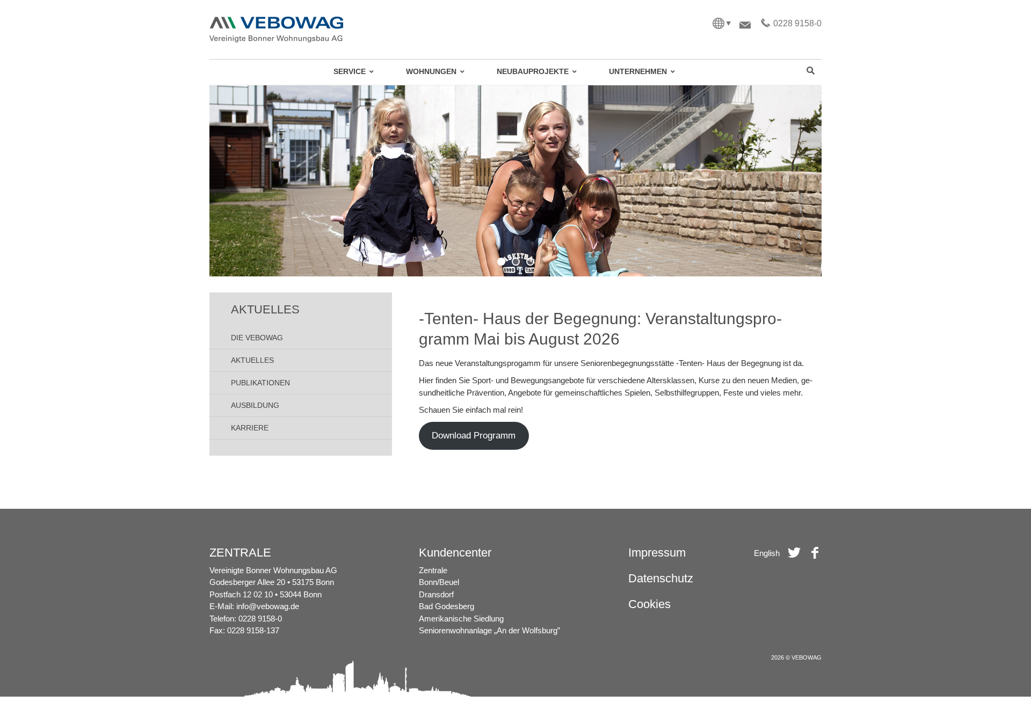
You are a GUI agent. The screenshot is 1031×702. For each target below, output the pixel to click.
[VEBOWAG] (276, 20)
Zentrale (433, 570)
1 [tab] (501, 262)
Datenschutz (660, 578)
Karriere (249, 427)
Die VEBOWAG (257, 337)
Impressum (657, 552)
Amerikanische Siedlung (461, 618)
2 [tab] (516, 262)
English (767, 553)
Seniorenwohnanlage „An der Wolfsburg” (489, 630)
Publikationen (260, 382)
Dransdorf (436, 594)
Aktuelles (252, 360)
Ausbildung (255, 405)
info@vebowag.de (267, 606)
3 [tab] (530, 262)
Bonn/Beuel (439, 582)
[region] (515, 180)
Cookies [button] (649, 604)
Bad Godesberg (446, 606)
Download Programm (474, 435)
